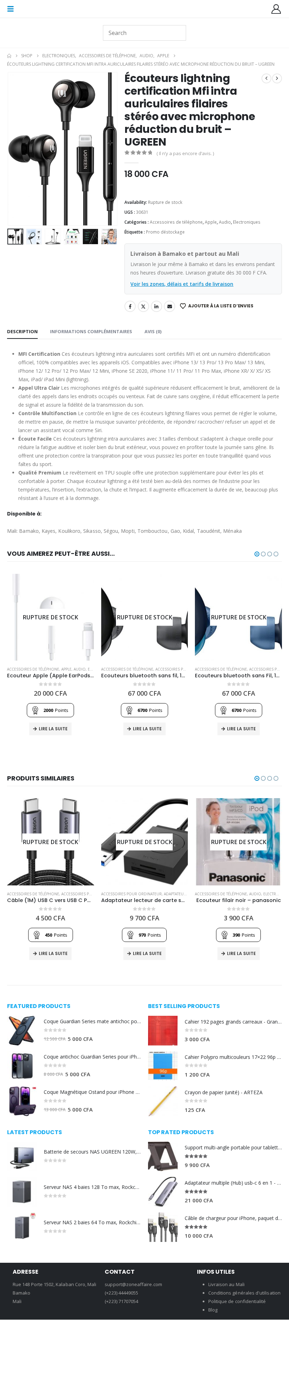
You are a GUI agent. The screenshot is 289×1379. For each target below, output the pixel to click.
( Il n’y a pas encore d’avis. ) (185, 153)
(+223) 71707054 (121, 1301)
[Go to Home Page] (9, 56)
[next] (277, 78)
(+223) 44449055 (121, 1293)
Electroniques (246, 222)
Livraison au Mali (226, 1284)
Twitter (143, 306)
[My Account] (276, 9)
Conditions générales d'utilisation (244, 1293)
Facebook (130, 306)
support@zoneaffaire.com (133, 1284)
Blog (212, 1310)
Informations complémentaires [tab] (91, 331)
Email (169, 306)
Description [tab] (22, 331)
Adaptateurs (176, 893)
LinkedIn (156, 306)
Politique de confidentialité (237, 1301)
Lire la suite (53, 729)
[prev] (266, 78)
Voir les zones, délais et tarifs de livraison (181, 284)
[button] (12, 9)
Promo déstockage (165, 232)
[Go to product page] (22, 1030)
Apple (211, 222)
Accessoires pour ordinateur (185, 669)
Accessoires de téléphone (176, 222)
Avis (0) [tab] (152, 331)
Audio (225, 222)
